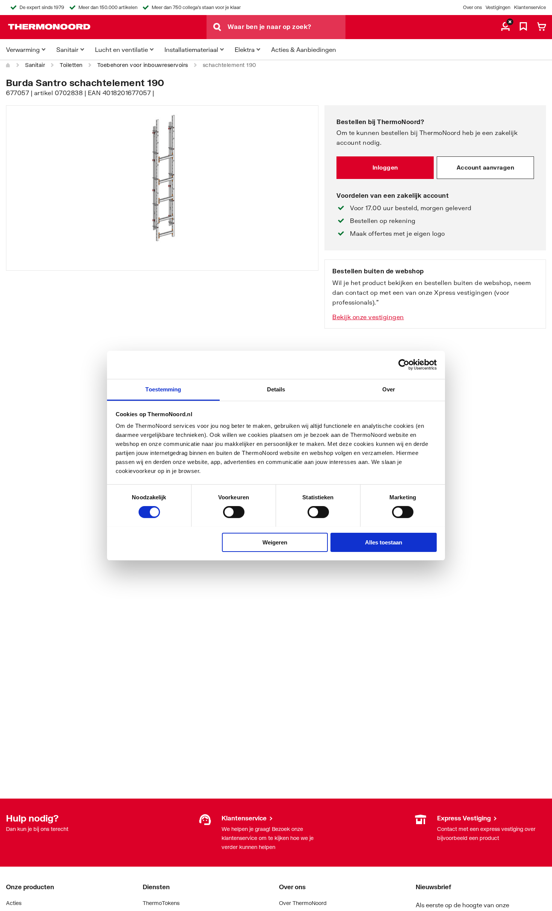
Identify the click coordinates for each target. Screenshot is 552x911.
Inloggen (385, 167)
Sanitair (35, 65)
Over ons (472, 7)
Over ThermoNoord (303, 903)
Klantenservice (530, 7)
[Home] (8, 65)
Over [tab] (388, 389)
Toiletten (71, 65)
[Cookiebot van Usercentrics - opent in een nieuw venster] (404, 364)
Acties (13, 903)
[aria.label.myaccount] (505, 27)
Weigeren (274, 542)
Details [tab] (276, 389)
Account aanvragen (485, 167)
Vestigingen (498, 7)
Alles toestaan (383, 542)
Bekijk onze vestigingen (368, 316)
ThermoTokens (161, 903)
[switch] (233, 512)
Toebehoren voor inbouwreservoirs (142, 65)
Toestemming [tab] (163, 389)
